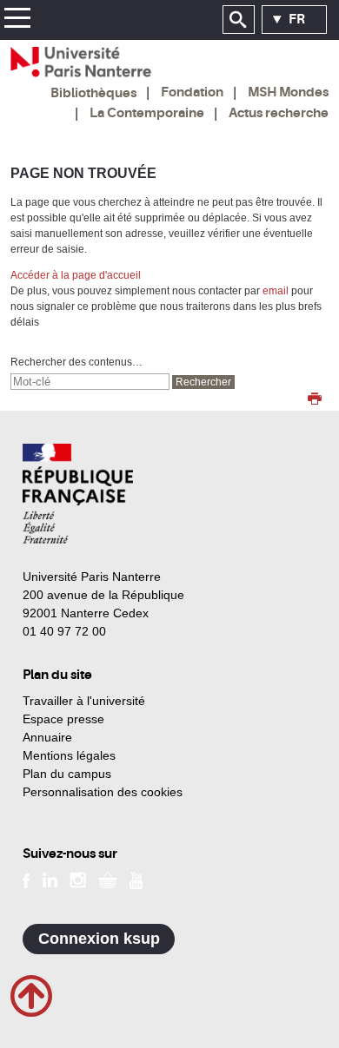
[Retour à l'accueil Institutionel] (78, 494)
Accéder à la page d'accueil (75, 275)
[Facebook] (26, 880)
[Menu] (17, 20)
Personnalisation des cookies (103, 792)
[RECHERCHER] (239, 20)
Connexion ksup (99, 938)
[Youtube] (136, 880)
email (276, 291)
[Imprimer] (315, 400)
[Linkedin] (50, 880)
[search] (90, 381)
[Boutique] (107, 880)
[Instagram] (78, 880)
